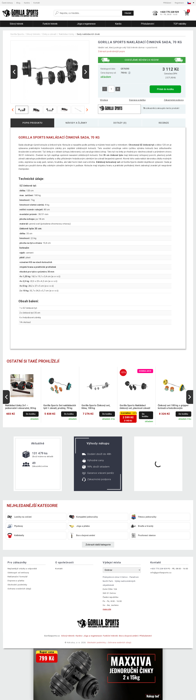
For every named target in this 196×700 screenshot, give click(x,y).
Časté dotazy (7, 3)
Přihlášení (167, 3)
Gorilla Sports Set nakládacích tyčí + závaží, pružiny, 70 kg (59, 406)
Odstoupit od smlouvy (18, 573)
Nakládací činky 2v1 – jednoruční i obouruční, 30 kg (20, 406)
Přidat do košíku (165, 89)
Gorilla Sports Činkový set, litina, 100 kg (95, 406)
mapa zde (107, 609)
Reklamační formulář (18, 577)
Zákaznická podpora (174, 100)
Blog (18, 3)
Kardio (79, 636)
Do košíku (30, 414)
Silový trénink (33, 34)
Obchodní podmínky (17, 585)
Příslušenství (146, 636)
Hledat (128, 13)
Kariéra (27, 3)
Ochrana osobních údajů (19, 589)
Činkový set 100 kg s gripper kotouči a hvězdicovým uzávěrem (173, 407)
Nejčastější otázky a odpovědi (22, 569)
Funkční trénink (110, 636)
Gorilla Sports (17, 34)
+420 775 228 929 (158, 569)
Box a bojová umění (128, 636)
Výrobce (104, 100)
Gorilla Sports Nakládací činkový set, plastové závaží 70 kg (135, 407)
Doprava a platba (137, 100)
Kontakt (36, 3)
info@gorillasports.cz (161, 573)
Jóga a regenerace (93, 636)
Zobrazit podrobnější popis (111, 51)
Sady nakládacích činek (88, 34)
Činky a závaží (49, 34)
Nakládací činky (66, 34)
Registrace (179, 3)
